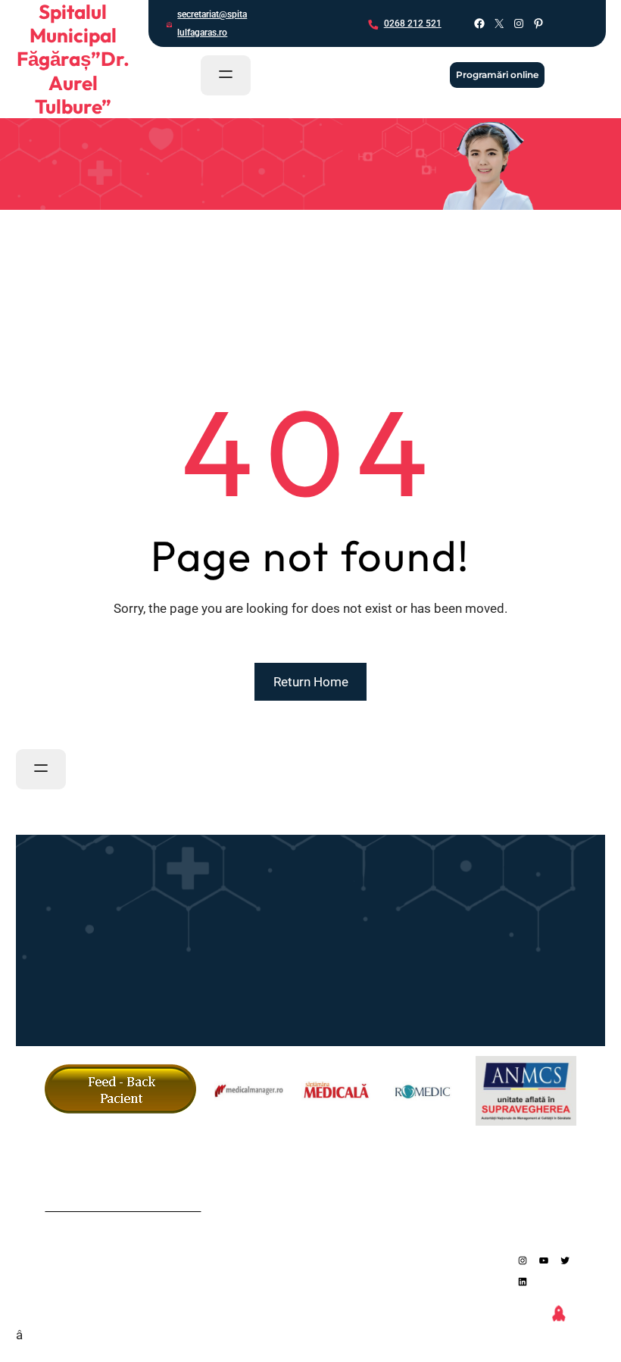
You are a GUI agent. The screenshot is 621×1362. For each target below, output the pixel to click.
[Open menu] (226, 75)
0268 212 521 (413, 23)
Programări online (497, 74)
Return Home (310, 681)
